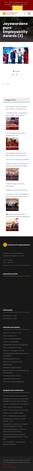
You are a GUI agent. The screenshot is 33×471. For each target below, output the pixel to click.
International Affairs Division (12, 376)
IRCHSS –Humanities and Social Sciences (15, 404)
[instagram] (15, 467)
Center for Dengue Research (12, 339)
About (5, 2)
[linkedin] (6, 467)
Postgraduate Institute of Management (15, 345)
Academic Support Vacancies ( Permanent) (15, 185)
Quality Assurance (18, 2)
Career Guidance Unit (9, 336)
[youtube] (12, 467)
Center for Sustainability (10, 342)
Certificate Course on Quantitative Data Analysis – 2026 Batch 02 (17, 114)
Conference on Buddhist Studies (13, 413)
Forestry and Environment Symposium (15, 396)
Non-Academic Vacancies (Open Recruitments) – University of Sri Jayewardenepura (16, 154)
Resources (23, 4)
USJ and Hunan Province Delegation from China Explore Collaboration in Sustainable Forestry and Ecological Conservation (17, 195)
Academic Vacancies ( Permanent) (16, 190)
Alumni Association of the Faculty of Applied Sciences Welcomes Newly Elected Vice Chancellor (17, 165)
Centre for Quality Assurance (12, 367)
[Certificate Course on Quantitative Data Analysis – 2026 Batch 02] (12, 123)
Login (26, 2)
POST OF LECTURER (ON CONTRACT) (18, 160)
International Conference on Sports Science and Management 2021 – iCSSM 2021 (15, 437)
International (16, 4)
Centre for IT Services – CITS (12, 333)
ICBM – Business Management (13, 407)
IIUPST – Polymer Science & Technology (15, 410)
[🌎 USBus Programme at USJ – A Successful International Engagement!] (12, 224)
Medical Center (14, 6)
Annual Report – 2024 (10, 318)
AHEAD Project (7, 365)
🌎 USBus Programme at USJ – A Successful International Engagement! (18, 215)
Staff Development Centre (11, 359)
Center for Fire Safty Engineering (13, 382)
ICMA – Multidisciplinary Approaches (14, 416)
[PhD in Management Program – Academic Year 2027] (12, 143)
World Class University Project (12, 362)
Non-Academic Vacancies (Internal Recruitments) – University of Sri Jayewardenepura (16, 108)
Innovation (8, 4)
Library (21, 6)
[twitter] (9, 467)
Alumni (10, 2)
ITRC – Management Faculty (12, 348)
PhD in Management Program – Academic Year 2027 (16, 134)
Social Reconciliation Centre (11, 379)
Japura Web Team (8, 464)
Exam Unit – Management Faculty (13, 350)
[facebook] (3, 467)
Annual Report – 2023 (10, 316)
